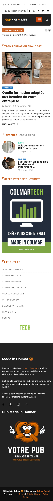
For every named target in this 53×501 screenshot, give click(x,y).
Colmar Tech (42, 491)
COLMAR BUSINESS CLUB (14, 287)
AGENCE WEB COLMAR (13, 293)
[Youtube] (48, 11)
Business (8, 88)
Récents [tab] (11, 135)
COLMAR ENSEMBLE (11, 281)
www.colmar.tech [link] (31, 368)
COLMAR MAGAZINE (11, 275)
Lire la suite (8, 124)
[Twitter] (43, 11)
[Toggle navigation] (39, 20)
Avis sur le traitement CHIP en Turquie (19, 35)
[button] (46, 30)
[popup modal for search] (47, 20)
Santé (21, 143)
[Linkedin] (38, 11)
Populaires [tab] (27, 135)
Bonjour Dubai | (42, 494)
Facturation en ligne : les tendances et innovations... (33, 164)
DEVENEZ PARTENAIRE (12, 306)
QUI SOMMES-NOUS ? (12, 269)
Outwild (29, 494)
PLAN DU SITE (29, 4)
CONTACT (44, 4)
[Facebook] (29, 11)
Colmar (8, 106)
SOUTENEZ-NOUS (11, 4)
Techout (26, 497)
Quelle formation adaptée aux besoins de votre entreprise (23, 97)
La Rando (20, 494)
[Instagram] (34, 11)
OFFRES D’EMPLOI (10, 300)
